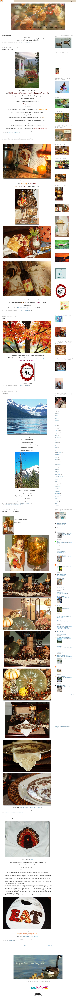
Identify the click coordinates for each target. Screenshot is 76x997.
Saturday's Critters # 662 (66, 566)
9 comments (27, 810)
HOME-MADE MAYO (66, 556)
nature (56, 466)
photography (9, 132)
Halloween (57, 456)
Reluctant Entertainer (61, 523)
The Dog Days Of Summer (67, 677)
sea (55, 484)
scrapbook (57, 483)
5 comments (27, 42)
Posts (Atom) (10, 948)
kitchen (56, 459)
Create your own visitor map (38, 992)
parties (56, 469)
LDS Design (57, 461)
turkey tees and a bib (7, 819)
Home (25, 945)
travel (21, 504)
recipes (56, 479)
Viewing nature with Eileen (62, 565)
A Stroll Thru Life (60, 651)
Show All (72, 694)
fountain (56, 449)
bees (56, 423)
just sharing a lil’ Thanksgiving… (11, 511)
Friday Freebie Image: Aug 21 (62, 589)
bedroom (57, 422)
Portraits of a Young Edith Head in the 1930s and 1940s (67, 534)
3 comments (27, 385)
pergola (56, 472)
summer (56, 489)
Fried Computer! (6, 35)
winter (56, 505)
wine (21, 311)
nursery (56, 467)
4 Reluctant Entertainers (62, 527)
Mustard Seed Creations (62, 620)
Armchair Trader (60, 532)
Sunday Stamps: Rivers (66, 668)
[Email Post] (31, 42)
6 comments (27, 310)
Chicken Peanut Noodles (61, 524)
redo (56, 481)
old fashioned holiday (8, 49)
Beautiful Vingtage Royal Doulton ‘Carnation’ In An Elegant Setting (63, 628)
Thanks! (4, 318)
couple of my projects (40, 358)
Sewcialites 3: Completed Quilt (62, 593)
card (56, 428)
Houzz (58, 541)
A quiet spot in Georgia (66, 638)
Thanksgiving (16, 132)
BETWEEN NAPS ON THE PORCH (64, 626)
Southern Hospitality (61, 547)
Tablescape (13, 812)
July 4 (56, 457)
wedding (57, 501)
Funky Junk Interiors (61, 574)
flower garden (58, 444)
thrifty (56, 496)
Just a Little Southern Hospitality (64, 637)
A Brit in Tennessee (61, 676)
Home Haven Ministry (61, 555)
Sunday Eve (16, 504)
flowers (56, 445)
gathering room (58, 452)
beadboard (57, 420)
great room (57, 454)
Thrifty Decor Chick (61, 685)
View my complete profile (66, 71)
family (56, 442)
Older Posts (50, 945)
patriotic (57, 471)
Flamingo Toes (60, 592)
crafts (8, 940)
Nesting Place (59, 646)
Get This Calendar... (64, 721)
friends (56, 450)
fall (11, 311)
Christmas (57, 430)
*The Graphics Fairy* (61, 587)
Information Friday (65, 579)
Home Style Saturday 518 (61, 548)
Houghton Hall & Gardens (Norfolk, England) (67, 607)
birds (56, 425)
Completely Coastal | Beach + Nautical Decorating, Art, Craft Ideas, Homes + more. (64, 656)
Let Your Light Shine (61, 596)
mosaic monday (58, 464)
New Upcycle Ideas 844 (61, 575)
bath (56, 417)
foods (56, 447)
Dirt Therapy (59, 605)
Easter (56, 439)
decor (7, 311)
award (56, 415)
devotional (57, 437)
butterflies (57, 427)
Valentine (57, 500)
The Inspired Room (61, 631)
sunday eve (5, 393)
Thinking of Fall (59, 652)
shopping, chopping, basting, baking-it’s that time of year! (17, 139)
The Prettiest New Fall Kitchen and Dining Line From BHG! (66, 688)
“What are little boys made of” (30, 936)
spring (56, 488)
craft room (57, 432)
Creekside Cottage (60, 578)
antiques (57, 413)
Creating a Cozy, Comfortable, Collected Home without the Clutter (64, 633)
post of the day (58, 478)
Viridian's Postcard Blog (62, 667)
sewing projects (58, 486)
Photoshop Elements (59, 476)
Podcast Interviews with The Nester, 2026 (64, 647)
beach (56, 418)
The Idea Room (60, 615)
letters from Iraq (58, 462)
